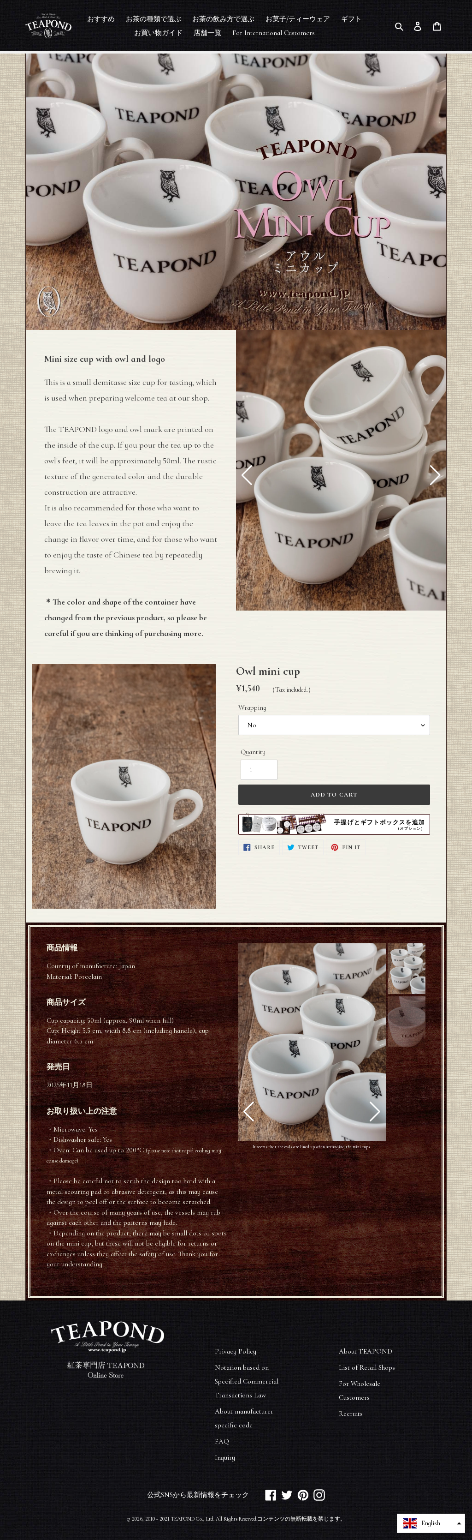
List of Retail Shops (367, 1367)
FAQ (222, 1441)
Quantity (253, 752)
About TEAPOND (365, 1351)
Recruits (351, 1413)
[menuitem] (101, 18)
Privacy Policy (235, 1351)
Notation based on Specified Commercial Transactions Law (246, 1381)
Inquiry (225, 1457)
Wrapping (252, 707)
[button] (247, 475)
